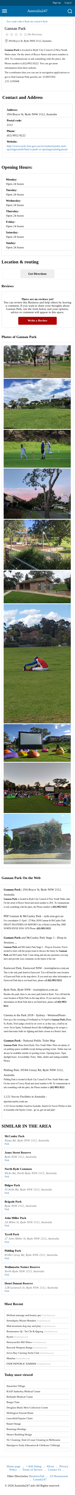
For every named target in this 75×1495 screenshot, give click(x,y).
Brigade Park (13, 1201)
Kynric (17, 1336)
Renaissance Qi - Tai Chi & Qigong (32, 1331)
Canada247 (40, 1479)
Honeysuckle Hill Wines (26, 1342)
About (50, 1466)
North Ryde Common (18, 1168)
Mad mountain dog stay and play (31, 1326)
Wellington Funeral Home (20, 1413)
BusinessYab (36, 1476)
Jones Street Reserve (18, 1152)
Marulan (18, 1358)
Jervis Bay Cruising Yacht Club (30, 1352)
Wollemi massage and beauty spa (31, 1315)
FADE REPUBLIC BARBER (29, 1363)
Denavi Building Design (19, 1434)
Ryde (45, 21)
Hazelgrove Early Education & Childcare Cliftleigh (33, 1445)
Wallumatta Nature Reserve (22, 1267)
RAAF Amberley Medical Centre (23, 1391)
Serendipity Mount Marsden (28, 1320)
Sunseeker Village (16, 1386)
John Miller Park (15, 1218)
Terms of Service (32, 1469)
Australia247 (37, 11)
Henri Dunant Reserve (19, 1283)
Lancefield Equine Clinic (20, 1418)
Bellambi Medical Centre (20, 1396)
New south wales (14, 21)
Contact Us (54, 1469)
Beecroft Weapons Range (27, 1347)
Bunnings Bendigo (16, 1429)
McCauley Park (14, 1136)
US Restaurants (59, 1476)
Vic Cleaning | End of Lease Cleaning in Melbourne (33, 1439)
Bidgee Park (12, 1185)
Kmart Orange (14, 1423)
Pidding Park (13, 1250)
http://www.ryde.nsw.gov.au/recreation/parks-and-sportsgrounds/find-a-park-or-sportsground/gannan (37, 147)
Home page (14, 1466)
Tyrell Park (12, 1234)
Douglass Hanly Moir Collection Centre (27, 1407)
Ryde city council (32, 21)
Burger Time (13, 1402)
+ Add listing (33, 1466)
